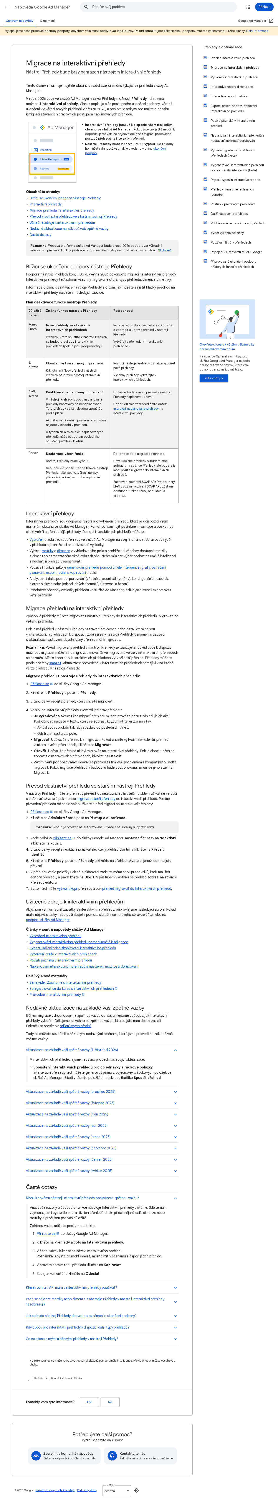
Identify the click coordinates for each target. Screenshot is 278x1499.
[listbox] (117, 1490)
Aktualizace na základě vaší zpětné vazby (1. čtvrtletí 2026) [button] (72, 1050)
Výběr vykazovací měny (227, 233)
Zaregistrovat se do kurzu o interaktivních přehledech (72, 989)
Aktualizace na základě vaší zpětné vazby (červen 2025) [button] (69, 1159)
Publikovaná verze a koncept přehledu (238, 223)
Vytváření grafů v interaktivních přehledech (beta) (233, 152)
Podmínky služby (87, 1490)
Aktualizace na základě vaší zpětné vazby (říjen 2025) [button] (67, 1114)
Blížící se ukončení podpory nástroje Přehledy (65, 198)
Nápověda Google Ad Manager (42, 7)
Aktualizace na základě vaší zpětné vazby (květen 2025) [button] (69, 1171)
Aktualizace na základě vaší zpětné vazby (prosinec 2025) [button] (70, 1092)
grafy (146, 567)
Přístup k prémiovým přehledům (233, 204)
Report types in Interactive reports (235, 180)
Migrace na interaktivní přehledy (235, 68)
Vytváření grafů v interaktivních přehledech (63, 954)
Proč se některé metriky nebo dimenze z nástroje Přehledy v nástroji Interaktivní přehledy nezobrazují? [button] (95, 1302)
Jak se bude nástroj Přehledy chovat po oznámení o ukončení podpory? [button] (81, 1316)
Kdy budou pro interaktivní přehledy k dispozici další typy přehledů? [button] (78, 1327)
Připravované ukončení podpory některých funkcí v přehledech (233, 264)
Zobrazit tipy (214, 378)
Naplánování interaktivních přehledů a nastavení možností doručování (84, 966)
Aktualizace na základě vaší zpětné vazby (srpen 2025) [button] (68, 1137)
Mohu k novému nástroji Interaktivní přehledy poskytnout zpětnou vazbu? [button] (82, 1198)
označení (159, 567)
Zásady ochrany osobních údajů (55, 1490)
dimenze (63, 551)
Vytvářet (37, 540)
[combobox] (164, 7)
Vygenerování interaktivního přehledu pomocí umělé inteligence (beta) (237, 167)
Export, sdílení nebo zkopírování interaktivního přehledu (73, 948)
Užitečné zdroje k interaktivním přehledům (62, 222)
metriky (48, 551)
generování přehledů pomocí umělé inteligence (103, 567)
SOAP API (165, 250)
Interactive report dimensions (232, 87)
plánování (37, 573)
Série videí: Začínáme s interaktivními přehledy (65, 982)
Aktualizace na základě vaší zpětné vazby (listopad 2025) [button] (70, 1103)
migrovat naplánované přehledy (136, 409)
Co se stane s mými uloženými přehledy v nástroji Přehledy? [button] (72, 1339)
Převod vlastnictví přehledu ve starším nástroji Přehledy (73, 216)
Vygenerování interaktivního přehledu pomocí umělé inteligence (79, 942)
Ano (89, 1402)
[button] (8, 7)
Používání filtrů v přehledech (231, 242)
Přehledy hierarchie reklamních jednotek (232, 192)
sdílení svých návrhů (75, 1026)
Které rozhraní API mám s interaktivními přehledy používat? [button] (71, 1287)
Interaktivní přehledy (45, 204)
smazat (55, 663)
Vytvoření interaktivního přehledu (55, 936)
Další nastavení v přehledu (229, 214)
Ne (110, 1402)
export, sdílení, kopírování (66, 573)
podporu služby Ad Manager (48, 920)
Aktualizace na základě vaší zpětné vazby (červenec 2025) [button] (71, 1148)
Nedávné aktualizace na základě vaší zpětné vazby (69, 229)
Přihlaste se (39, 684)
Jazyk (110, 1485)
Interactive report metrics (229, 96)
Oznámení (47, 21)
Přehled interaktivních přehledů (233, 58)
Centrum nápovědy (19, 21)
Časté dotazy (40, 235)
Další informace (257, 31)
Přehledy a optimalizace (223, 47)
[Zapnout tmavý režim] (136, 1490)
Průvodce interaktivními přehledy (55, 995)
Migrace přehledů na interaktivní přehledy (62, 210)
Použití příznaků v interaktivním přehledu (61, 960)
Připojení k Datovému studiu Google (236, 252)
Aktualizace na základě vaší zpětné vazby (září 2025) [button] (67, 1125)
